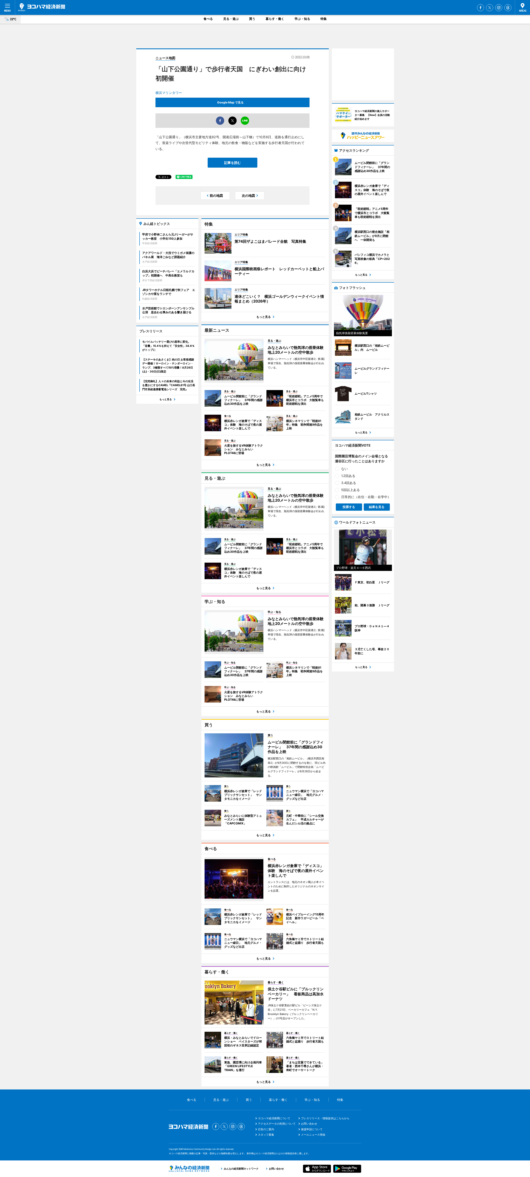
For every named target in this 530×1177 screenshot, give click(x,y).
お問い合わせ (309, 1123)
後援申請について (312, 1129)
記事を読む (232, 163)
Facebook (480, 7)
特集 (323, 19)
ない (344, 469)
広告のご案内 (266, 1129)
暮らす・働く (275, 19)
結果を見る (376, 507)
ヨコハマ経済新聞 (41, 7)
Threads (507, 7)
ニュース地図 (165, 58)
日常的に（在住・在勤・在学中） (366, 497)
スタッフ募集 (266, 1134)
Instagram (498, 7)
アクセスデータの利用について (277, 1123)
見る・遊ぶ (231, 19)
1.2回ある (348, 476)
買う (252, 19)
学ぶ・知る (302, 19)
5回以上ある (350, 490)
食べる (208, 19)
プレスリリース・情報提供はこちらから (325, 1118)
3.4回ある (348, 483)
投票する (349, 507)
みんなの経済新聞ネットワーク (189, 1169)
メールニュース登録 (313, 1134)
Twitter (489, 7)
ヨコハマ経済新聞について (274, 1118)
